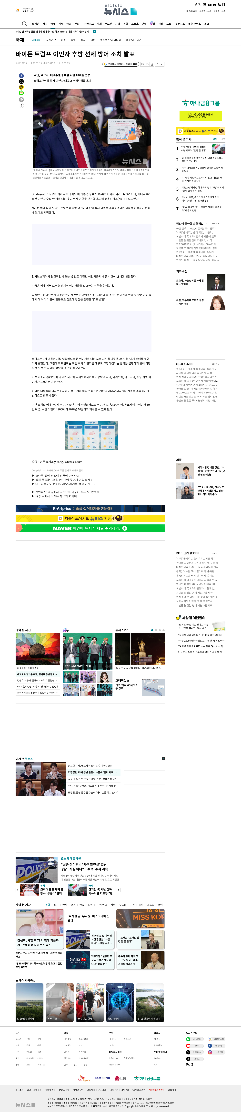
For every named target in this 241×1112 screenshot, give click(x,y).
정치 (44, 24)
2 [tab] (156, 630)
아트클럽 (67, 1045)
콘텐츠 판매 (64, 1089)
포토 (168, 24)
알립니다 (172, 1089)
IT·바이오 (88, 24)
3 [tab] (160, 630)
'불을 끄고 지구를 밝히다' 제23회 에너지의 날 (138, 668)
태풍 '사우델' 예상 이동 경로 (126, 686)
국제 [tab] (215, 139)
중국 (83, 40)
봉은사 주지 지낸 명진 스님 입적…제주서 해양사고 (39, 954)
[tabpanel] (140, 653)
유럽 (73, 40)
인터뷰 (66, 1051)
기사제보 (102, 1089)
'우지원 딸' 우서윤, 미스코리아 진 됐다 (89, 918)
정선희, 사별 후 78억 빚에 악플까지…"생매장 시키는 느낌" (38, 942)
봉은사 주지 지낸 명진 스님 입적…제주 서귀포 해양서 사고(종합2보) (128, 960)
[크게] (162, 64)
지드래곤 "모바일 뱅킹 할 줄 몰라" (128, 939)
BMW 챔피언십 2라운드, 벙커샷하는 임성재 (37, 686)
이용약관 (114, 1089)
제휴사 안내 (50, 1089)
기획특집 (82, 1051)
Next (118, 890)
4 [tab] (163, 630)
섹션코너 (67, 1058)
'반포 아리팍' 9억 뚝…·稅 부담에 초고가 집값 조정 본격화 (39, 965)
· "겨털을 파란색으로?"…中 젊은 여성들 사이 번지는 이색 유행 (200, 646)
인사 (66, 1064)
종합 (47, 904)
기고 (80, 1045)
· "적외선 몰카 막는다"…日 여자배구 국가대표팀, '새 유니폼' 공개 (200, 635)
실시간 (35, 24)
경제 (60, 24)
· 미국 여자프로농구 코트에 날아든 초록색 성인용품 (200, 651)
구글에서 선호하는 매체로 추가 (122, 64)
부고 (75, 1064)
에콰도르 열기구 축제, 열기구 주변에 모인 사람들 (38, 674)
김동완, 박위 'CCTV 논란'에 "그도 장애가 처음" (92, 779)
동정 (85, 1064)
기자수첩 (181, 271)
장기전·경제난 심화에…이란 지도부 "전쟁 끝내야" (101, 893)
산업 (76, 24)
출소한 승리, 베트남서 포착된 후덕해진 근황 (90, 765)
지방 (117, 24)
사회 (99, 24)
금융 (68, 24)
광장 (160, 24)
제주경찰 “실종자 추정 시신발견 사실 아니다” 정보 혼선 (101, 960)
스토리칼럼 (83, 1038)
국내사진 (112, 1038)
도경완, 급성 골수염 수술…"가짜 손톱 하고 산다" (93, 792)
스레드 (196, 1058)
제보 (206, 24)
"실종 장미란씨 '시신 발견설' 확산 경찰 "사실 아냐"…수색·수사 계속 (84, 866)
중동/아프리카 (134, 40)
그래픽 (111, 1045)
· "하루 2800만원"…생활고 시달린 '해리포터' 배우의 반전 (200, 640)
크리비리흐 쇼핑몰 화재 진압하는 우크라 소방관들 (38, 692)
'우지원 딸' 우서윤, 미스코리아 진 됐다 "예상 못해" (93, 786)
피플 (179, 460)
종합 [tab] (223, 139)
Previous (17, 890)
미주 (63, 40)
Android (157, 1058)
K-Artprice (191, 10)
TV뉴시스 (179, 24)
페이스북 (218, 1045)
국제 (52, 24)
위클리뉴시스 (219, 10)
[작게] (157, 64)
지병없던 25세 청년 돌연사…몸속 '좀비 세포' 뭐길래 (93, 772)
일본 (92, 40)
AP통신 (157, 1038)
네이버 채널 (197, 1039)
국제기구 (51, 40)
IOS (155, 1064)
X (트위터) (197, 1052)
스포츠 (135, 24)
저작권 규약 (78, 1089)
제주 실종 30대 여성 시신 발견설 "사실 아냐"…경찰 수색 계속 (101, 939)
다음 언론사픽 (218, 1039)
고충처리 (91, 1089)
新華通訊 (158, 1045)
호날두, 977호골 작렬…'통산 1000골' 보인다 (43, 31)
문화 (125, 24)
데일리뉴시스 (84, 1058)
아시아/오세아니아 (110, 40)
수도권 (108, 24)
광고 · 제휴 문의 (34, 1089)
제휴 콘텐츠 (194, 24)
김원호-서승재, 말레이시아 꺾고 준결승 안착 (38, 680)
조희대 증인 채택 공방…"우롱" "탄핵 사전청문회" (51, 893)
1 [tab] (152, 630)
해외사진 (127, 1038)
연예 (144, 24)
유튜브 (196, 1045)
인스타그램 (218, 1052)
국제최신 (36, 40)
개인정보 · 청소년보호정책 (133, 1089)
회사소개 (19, 1089)
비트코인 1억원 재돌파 (28, 668)
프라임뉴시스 (205, 10)
